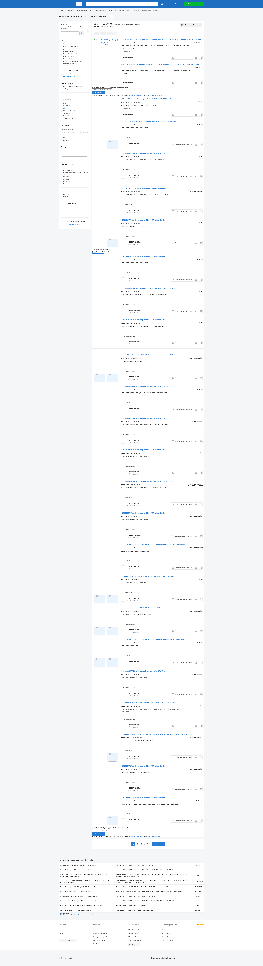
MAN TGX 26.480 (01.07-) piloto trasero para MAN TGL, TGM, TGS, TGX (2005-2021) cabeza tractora (84, 875)
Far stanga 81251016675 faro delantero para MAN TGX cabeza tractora (148, 418)
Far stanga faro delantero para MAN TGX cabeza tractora (79, 901)
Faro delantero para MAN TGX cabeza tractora (75, 870)
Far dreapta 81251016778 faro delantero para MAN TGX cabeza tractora (148, 121)
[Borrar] (88, 31)
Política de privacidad (100, 933)
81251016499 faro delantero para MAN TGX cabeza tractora (143, 513)
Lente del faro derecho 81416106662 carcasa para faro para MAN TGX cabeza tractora (154, 734)
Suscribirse (98, 92)
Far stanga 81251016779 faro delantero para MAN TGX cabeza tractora (148, 671)
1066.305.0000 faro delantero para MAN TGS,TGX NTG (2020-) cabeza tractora (151, 99)
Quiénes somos (64, 930)
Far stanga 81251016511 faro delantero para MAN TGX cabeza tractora (148, 288)
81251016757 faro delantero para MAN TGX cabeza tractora (143, 320)
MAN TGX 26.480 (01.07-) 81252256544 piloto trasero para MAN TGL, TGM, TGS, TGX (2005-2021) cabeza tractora (164, 64)
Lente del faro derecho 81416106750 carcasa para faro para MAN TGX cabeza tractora (154, 355)
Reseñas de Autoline (100, 940)
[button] (196, 58)
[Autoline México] (66, 4)
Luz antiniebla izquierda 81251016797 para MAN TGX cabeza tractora (147, 576)
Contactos (62, 937)
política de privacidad (135, 95)
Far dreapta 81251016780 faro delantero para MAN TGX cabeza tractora (148, 703)
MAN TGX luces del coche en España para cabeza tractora (78, 915)
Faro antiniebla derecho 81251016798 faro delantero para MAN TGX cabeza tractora (153, 544)
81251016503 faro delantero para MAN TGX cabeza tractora (143, 797)
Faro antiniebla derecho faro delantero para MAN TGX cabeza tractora (83, 905)
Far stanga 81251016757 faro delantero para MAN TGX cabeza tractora (148, 153)
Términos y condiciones (101, 930)
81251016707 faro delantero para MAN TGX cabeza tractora (143, 450)
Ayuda (61, 933)
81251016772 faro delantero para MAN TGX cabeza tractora (143, 766)
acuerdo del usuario (155, 95)
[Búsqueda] (88, 4)
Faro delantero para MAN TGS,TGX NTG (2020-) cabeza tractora (81, 887)
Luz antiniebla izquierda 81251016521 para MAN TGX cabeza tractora (147, 608)
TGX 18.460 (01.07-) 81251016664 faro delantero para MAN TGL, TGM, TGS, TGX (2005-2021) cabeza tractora (162, 39)
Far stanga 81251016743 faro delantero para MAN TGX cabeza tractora (148, 481)
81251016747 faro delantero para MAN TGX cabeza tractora (143, 188)
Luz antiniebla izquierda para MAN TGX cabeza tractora (78, 865)
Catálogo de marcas (99, 944)
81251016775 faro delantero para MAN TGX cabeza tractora (143, 256)
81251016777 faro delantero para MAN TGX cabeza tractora (143, 220)
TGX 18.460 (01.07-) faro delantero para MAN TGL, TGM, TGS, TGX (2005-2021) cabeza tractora (85, 881)
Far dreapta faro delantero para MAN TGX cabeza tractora (79, 896)
